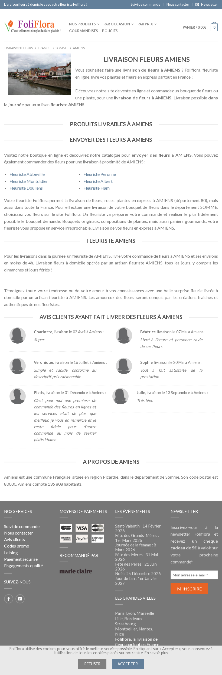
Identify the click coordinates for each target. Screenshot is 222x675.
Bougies (110, 31)
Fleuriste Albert (98, 181)
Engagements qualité (23, 565)
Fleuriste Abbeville (27, 174)
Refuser (92, 663)
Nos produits (82, 24)
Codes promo (16, 545)
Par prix (145, 24)
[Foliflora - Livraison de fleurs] (32, 25)
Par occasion (116, 24)
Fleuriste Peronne (99, 174)
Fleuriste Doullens (26, 187)
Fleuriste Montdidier (28, 181)
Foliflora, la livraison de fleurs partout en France (137, 641)
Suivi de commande (145, 4)
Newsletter (209, 4)
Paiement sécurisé (21, 559)
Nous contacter (177, 4)
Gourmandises (83, 31)
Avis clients (14, 539)
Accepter (127, 663)
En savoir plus (156, 652)
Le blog (11, 552)
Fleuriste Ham (96, 187)
